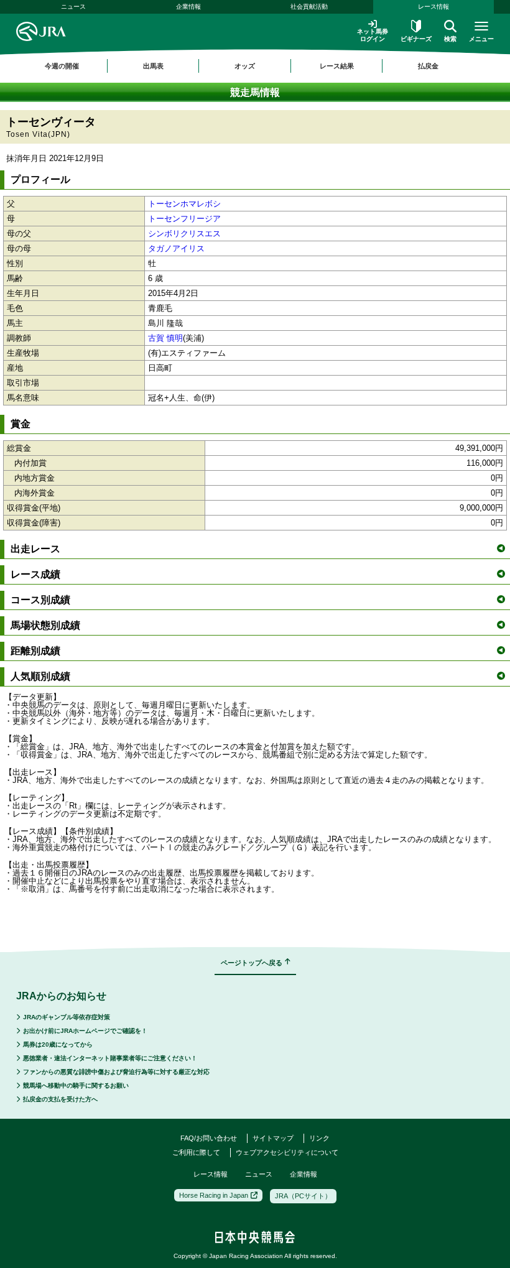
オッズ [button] (244, 66)
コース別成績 (40, 600)
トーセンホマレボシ (184, 203)
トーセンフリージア (184, 218)
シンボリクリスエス (184, 233)
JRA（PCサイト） (303, 1196)
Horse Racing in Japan (213, 1195)
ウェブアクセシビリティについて (287, 1152)
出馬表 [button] (153, 66)
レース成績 (35, 574)
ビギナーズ (416, 38)
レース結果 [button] (337, 66)
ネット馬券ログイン (372, 35)
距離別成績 (35, 651)
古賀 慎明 (165, 338)
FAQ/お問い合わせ (208, 1138)
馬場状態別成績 (45, 625)
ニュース (73, 6)
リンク (319, 1138)
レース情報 (433, 6)
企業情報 (188, 6)
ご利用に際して (196, 1152)
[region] (255, 66)
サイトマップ (273, 1138)
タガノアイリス (176, 248)
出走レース (35, 549)
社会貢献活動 (309, 6)
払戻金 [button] (428, 66)
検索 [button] (450, 38)
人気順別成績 (40, 676)
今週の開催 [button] (62, 66)
